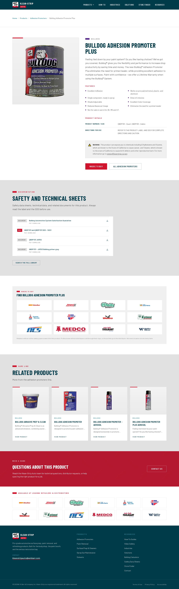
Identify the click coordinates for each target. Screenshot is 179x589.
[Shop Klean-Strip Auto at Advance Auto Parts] (71, 305)
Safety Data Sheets (132, 561)
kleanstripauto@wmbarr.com (26, 558)
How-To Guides (130, 539)
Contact (127, 570)
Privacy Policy (150, 584)
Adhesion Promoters (38, 18)
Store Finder (144, 5)
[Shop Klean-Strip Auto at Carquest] (71, 317)
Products (87, 5)
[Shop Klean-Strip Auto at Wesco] (108, 317)
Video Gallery (129, 544)
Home (14, 18)
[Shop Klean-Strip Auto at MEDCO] (71, 329)
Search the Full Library (26, 263)
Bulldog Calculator (131, 557)
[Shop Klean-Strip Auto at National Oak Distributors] (144, 317)
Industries (115, 5)
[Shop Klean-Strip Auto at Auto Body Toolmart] (128, 515)
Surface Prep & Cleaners (86, 548)
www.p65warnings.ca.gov (117, 154)
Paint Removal (82, 544)
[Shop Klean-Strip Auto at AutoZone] (24, 503)
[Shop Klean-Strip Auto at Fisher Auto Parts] (144, 305)
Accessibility (162, 584)
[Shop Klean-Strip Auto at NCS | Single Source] (34, 329)
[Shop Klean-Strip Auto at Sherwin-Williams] (34, 317)
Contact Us (156, 468)
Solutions (129, 5)
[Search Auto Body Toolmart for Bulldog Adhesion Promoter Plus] (108, 329)
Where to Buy (96, 166)
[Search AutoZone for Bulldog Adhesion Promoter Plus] (34, 305)
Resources (159, 5)
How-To (102, 5)
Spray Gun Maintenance (86, 553)
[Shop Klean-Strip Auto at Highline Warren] (144, 329)
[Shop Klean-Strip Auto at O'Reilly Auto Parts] (108, 305)
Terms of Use (137, 584)
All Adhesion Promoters (125, 166)
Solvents (80, 557)
